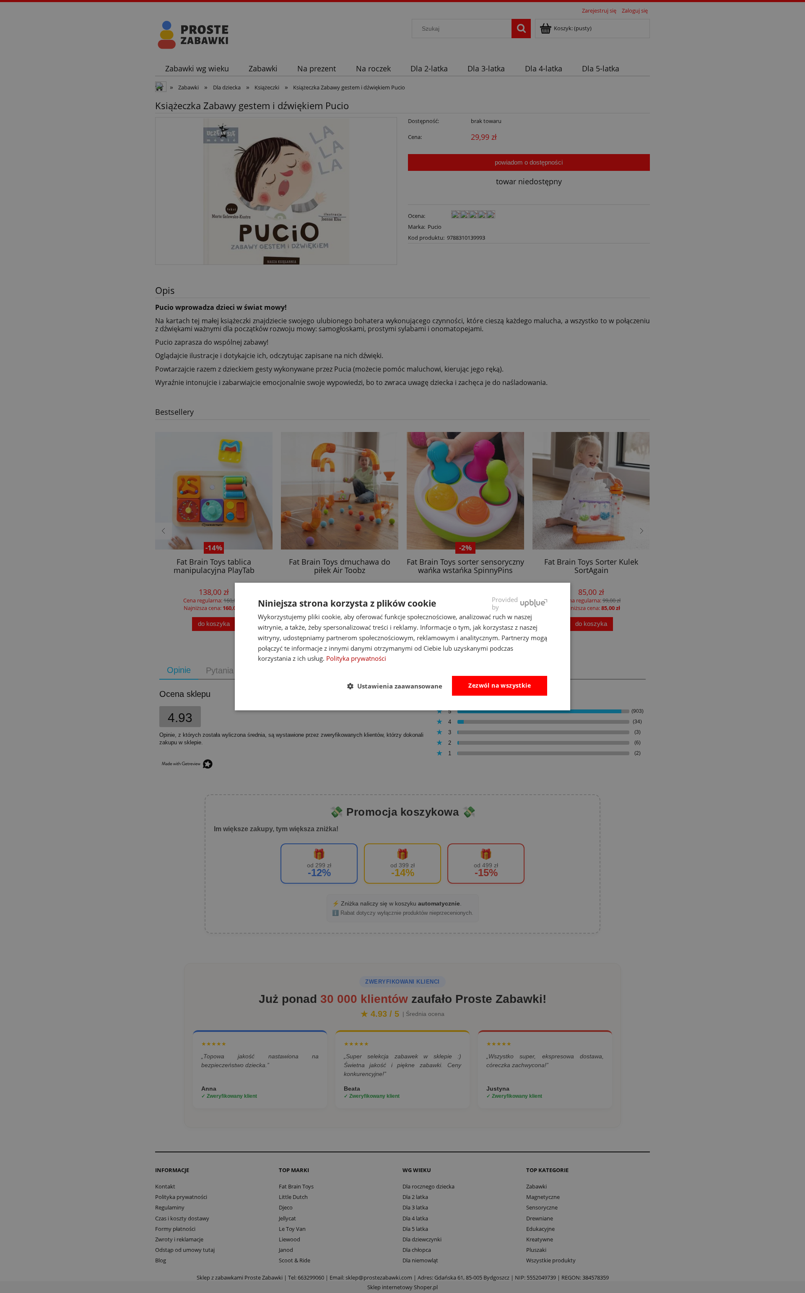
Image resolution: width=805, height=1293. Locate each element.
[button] (398, 686)
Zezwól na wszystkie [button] (499, 685)
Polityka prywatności (356, 658)
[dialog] (402, 646)
